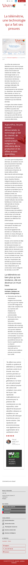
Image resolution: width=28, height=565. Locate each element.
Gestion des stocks (9, 523)
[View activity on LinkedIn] (16, 1)
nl (9, 1)
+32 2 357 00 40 (8, 549)
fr (7, 1)
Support (6, 545)
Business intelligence (10, 533)
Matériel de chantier (9, 506)
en (12, 1)
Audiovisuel (7, 512)
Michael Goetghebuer (12, 57)
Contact (6, 552)
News (9, 541)
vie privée (17, 561)
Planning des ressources (11, 526)
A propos (4, 541)
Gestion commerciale (10, 530)
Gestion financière (9, 520)
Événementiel (7, 509)
